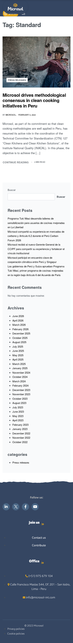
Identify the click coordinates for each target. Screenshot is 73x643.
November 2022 (21, 437)
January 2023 (20, 429)
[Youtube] (35, 506)
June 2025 (18, 350)
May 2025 (17, 355)
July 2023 (17, 407)
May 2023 (17, 416)
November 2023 (21, 394)
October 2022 (20, 442)
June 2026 (18, 316)
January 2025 (20, 368)
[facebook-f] (25, 506)
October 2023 (20, 398)
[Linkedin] (6, 506)
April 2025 (17, 359)
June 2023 (18, 411)
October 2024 (20, 377)
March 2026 (19, 324)
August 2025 (19, 342)
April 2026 (17, 320)
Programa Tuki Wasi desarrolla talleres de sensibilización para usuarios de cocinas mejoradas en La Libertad (36, 223)
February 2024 (20, 385)
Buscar (12, 190)
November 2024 (21, 372)
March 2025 (19, 364)
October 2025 (20, 338)
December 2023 (21, 390)
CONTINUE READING (16, 162)
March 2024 (19, 381)
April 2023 (17, 420)
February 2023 (20, 424)
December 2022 (21, 433)
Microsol (11, 114)
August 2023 (19, 403)
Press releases (17, 80)
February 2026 (20, 329)
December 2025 (21, 333)
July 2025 (17, 346)
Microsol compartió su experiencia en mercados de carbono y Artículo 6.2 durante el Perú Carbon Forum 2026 (36, 236)
